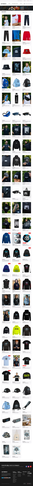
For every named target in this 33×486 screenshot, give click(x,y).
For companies (19, 475)
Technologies (19, 476)
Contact (23, 473)
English (29, 483)
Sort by (24, 12)
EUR (24, 483)
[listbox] (28, 12)
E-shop (9, 3)
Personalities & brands (15, 3)
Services (21, 3)
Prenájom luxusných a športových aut (29, 475)
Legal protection (15, 479)
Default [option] (26, 12)
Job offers (24, 474)
